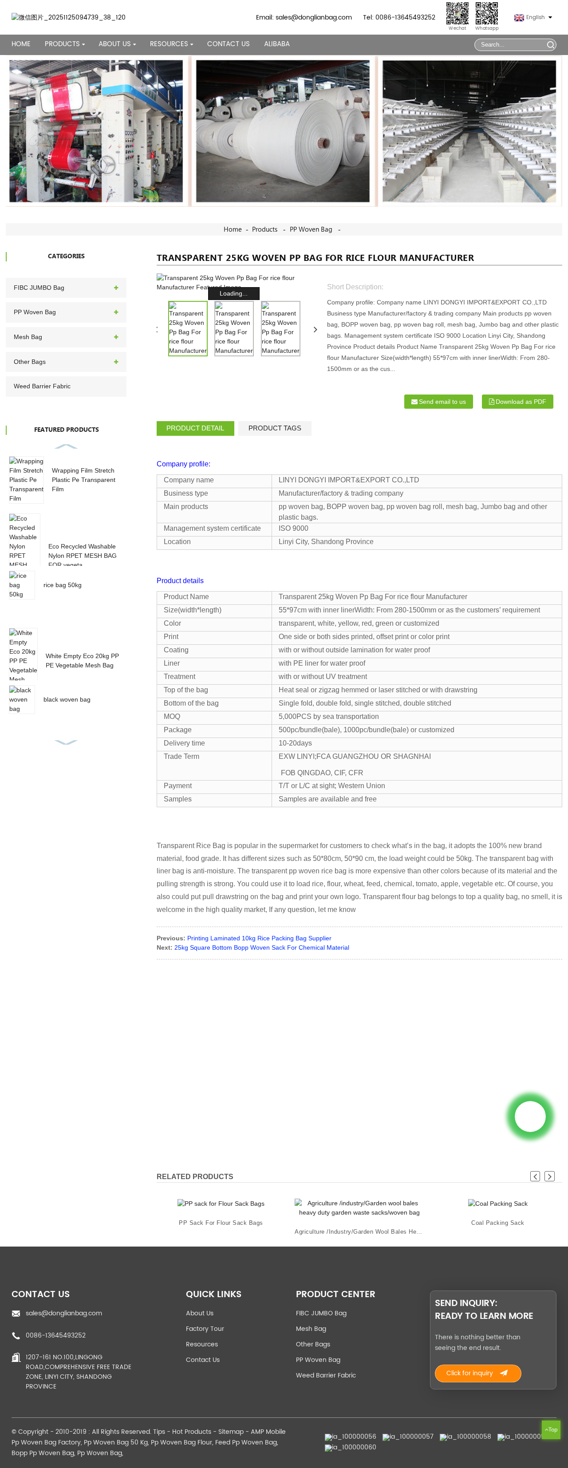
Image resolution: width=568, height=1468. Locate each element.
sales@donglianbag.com (64, 1313)
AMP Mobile (268, 1432)
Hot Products (191, 1432)
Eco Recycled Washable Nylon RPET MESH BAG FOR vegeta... (82, 555)
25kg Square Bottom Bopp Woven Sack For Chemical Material (261, 947)
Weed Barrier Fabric (42, 386)
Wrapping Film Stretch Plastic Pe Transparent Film (83, 480)
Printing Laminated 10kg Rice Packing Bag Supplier (259, 938)
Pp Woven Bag (99, 1453)
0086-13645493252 (56, 1335)
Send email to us (442, 401)
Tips (159, 1432)
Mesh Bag (28, 336)
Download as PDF (521, 401)
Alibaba (277, 44)
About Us (199, 1313)
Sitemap (231, 1432)
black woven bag (67, 699)
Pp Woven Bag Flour (181, 1442)
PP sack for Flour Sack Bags (221, 1222)
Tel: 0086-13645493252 (399, 17)
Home (21, 44)
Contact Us (228, 44)
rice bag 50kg (62, 584)
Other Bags (30, 361)
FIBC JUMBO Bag (39, 287)
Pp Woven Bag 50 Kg (116, 1442)
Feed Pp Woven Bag (246, 1442)
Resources (202, 1344)
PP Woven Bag (311, 229)
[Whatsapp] (530, 1116)
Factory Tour (205, 1329)
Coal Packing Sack (498, 1222)
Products (62, 44)
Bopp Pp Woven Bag (43, 1453)
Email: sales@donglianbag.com (304, 17)
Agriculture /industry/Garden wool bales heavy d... (359, 1231)
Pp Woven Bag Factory (46, 1442)
